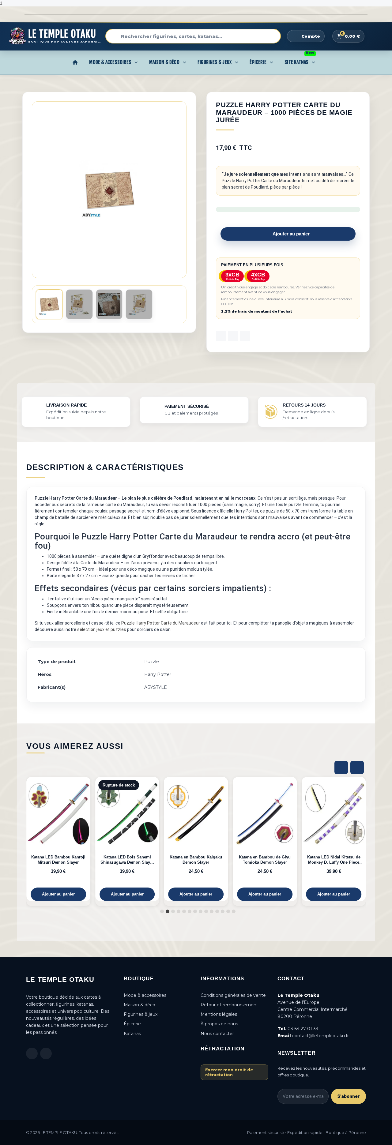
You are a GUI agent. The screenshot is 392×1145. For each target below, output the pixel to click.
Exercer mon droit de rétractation (229, 1072)
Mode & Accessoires (110, 62)
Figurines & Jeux (215, 62)
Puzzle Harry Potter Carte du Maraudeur (160, 623)
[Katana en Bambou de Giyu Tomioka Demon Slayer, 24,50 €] (206, 839)
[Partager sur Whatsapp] (245, 336)
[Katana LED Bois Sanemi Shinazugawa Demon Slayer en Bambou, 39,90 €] (68, 839)
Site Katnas (299, 60)
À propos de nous (219, 1024)
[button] (180, 190)
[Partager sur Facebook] (221, 336)
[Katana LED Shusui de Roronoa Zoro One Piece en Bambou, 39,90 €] (343, 839)
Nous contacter (217, 1033)
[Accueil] (75, 62)
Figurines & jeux (140, 1014)
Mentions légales (219, 1014)
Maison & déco (139, 1005)
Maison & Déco (164, 62)
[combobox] (193, 36)
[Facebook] (32, 1053)
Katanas (132, 1033)
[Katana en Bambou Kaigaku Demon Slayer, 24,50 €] (137, 839)
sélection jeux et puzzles (101, 629)
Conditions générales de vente (233, 995)
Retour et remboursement (229, 1005)
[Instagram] (46, 1053)
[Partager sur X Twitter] (233, 336)
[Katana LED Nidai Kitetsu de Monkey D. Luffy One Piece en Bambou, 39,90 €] (275, 839)
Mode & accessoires (145, 995)
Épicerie (258, 62)
